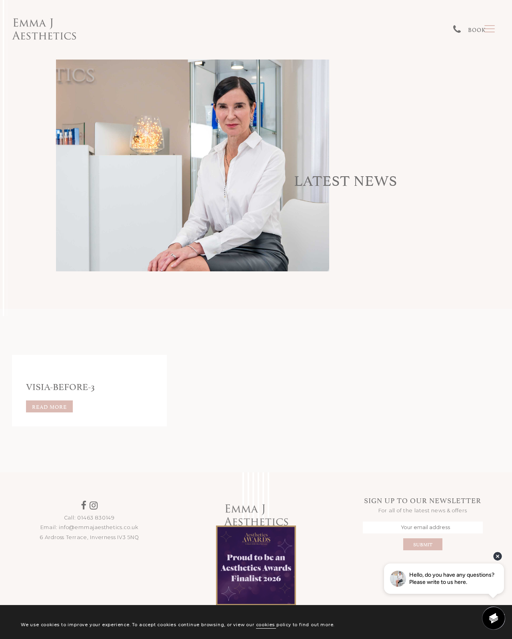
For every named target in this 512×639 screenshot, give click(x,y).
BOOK (477, 29)
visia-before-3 (60, 385)
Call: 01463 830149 (89, 518)
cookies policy (273, 624)
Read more (49, 406)
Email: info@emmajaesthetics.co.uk (89, 527)
